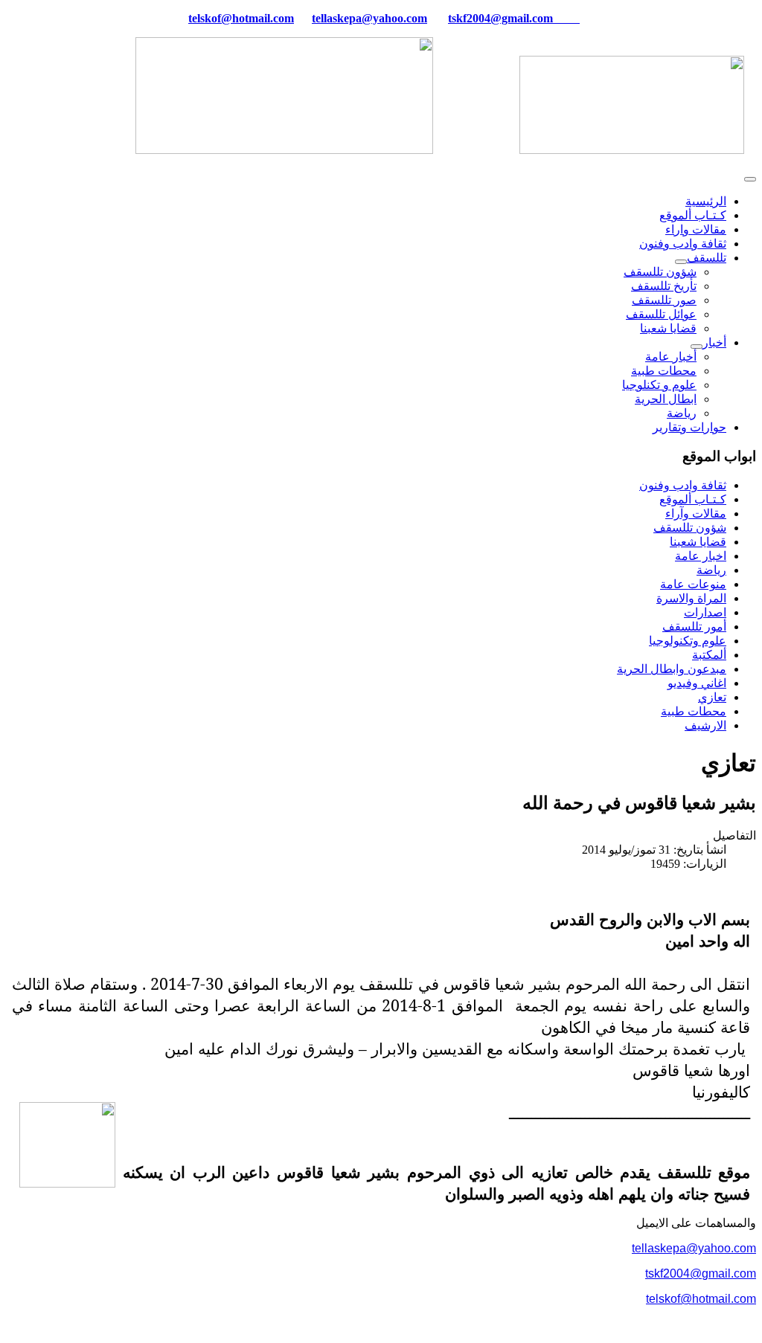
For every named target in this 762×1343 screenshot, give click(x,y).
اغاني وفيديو (696, 683)
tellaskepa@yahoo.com (369, 18)
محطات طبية (664, 370)
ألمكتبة (709, 654)
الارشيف (705, 725)
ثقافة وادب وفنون (682, 243)
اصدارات (705, 612)
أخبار (714, 342)
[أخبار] (696, 346)
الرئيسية (705, 201)
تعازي (712, 697)
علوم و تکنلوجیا (659, 385)
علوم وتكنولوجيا (687, 640)
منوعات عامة (693, 584)
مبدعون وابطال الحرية (671, 669)
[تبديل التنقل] (750, 179)
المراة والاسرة (691, 598)
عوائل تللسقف (661, 314)
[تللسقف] (681, 262)
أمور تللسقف (694, 626)
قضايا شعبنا (668, 328)
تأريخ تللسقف (664, 286)
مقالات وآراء (695, 513)
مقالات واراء (695, 229)
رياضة (682, 413)
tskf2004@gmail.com (500, 18)
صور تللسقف (664, 300)
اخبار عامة (700, 556)
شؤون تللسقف (660, 271)
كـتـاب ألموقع (692, 215)
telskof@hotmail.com (701, 1298)
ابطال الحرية (666, 399)
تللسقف (706, 257)
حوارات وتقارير (689, 427)
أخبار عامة (671, 356)
